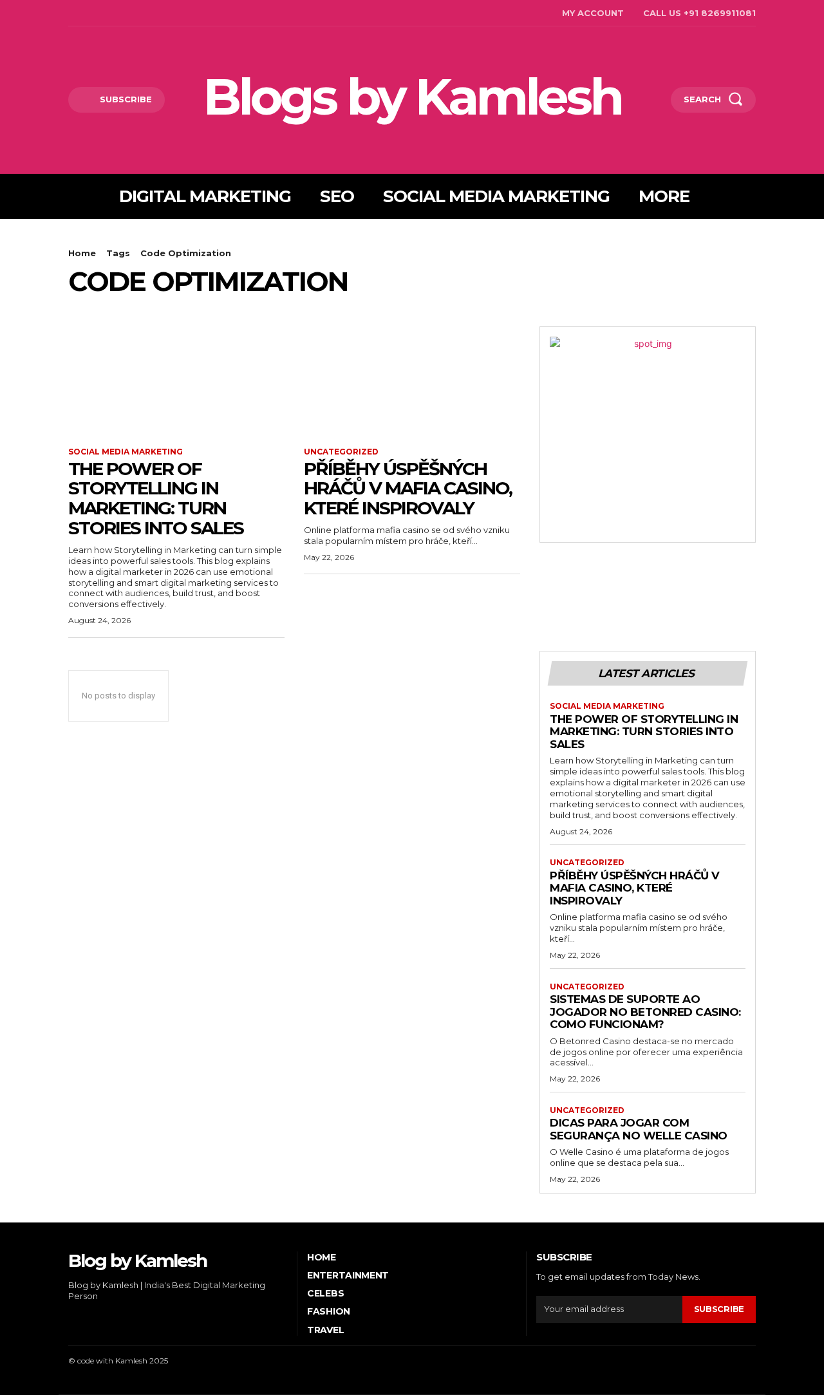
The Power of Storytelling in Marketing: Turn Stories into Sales (155, 498)
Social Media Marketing (125, 451)
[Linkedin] (110, 13)
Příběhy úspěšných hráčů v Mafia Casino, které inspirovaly (408, 489)
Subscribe (719, 1309)
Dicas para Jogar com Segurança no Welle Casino (638, 1129)
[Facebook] (70, 13)
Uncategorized (341, 451)
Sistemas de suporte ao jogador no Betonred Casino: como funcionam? (645, 1012)
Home (82, 253)
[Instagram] (90, 13)
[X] (129, 13)
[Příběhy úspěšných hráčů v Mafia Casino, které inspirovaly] (412, 380)
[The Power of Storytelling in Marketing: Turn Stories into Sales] (176, 380)
